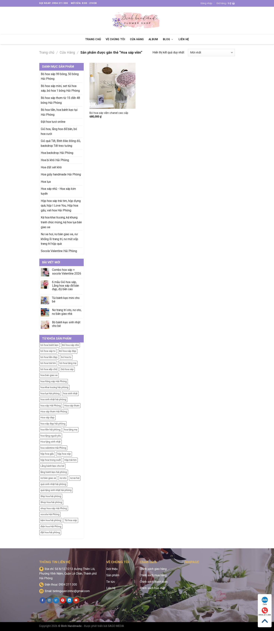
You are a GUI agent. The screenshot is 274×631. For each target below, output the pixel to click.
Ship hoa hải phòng (50, 496)
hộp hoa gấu (47, 453)
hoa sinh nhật (70, 393)
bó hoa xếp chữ (48, 369)
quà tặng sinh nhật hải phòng (56, 490)
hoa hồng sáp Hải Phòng (53, 381)
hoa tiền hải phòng (50, 429)
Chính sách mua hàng (153, 575)
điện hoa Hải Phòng (50, 526)
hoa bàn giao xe (49, 375)
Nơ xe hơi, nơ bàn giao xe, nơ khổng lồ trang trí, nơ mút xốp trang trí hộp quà (59, 238)
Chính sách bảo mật (152, 588)
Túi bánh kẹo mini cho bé (66, 299)
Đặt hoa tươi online (53, 121)
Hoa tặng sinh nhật (50, 441)
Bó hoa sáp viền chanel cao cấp (108, 113)
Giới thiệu (112, 569)
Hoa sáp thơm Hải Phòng (53, 411)
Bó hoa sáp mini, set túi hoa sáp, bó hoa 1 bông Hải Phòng (60, 88)
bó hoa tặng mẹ (67, 363)
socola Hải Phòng (49, 514)
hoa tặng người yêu (50, 435)
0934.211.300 (265, 615)
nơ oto (63, 478)
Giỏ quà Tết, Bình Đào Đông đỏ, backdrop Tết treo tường (61, 143)
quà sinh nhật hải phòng (53, 484)
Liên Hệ (184, 39)
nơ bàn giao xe (48, 478)
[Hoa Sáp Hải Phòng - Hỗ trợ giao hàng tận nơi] (137, 20)
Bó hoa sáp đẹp (67, 351)
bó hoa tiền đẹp (48, 357)
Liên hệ (110, 588)
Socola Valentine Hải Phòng (59, 251)
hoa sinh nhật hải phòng (53, 399)
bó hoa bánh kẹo (49, 345)
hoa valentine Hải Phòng (53, 447)
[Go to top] (264, 621)
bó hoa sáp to (48, 351)
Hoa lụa (46, 181)
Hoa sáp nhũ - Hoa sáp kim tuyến (58, 191)
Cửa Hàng (137, 39)
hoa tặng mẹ (70, 429)
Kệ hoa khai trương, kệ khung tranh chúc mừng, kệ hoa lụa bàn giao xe (61, 222)
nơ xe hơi (74, 478)
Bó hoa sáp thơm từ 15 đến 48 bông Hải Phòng (60, 100)
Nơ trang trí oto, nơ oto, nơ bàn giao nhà (66, 311)
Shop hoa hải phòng (51, 502)
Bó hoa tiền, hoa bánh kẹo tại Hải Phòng (59, 112)
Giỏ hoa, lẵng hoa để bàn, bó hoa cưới (59, 131)
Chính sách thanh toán (154, 582)
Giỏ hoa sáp (67, 369)
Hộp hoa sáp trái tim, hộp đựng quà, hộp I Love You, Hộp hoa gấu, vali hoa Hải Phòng (61, 205)
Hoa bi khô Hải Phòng (55, 160)
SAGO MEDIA (116, 626)
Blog (166, 39)
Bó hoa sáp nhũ (70, 345)
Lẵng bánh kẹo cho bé (52, 465)
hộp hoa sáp (64, 453)
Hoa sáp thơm (71, 405)
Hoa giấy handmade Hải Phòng (61, 174)
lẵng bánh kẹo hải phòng (53, 472)
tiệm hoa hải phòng (50, 520)
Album (153, 39)
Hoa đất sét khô (51, 167)
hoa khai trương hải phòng (54, 387)
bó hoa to (66, 357)
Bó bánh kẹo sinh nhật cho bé (66, 324)
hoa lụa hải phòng (50, 393)
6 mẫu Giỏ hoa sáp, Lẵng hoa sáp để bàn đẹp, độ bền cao (65, 285)
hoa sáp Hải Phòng (50, 405)
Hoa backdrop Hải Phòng (57, 153)
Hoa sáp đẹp (47, 417)
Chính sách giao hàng (153, 569)
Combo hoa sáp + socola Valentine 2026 (66, 271)
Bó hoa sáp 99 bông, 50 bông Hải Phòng (60, 76)
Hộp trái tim (70, 460)
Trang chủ (46, 52)
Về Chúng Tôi (115, 39)
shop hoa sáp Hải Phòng (53, 508)
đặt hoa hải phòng (50, 532)
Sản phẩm (112, 575)
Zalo (265, 604)
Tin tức (110, 582)
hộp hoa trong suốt (50, 460)
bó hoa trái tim (48, 363)
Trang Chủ (93, 39)
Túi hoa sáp (71, 520)
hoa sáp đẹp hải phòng (52, 423)
